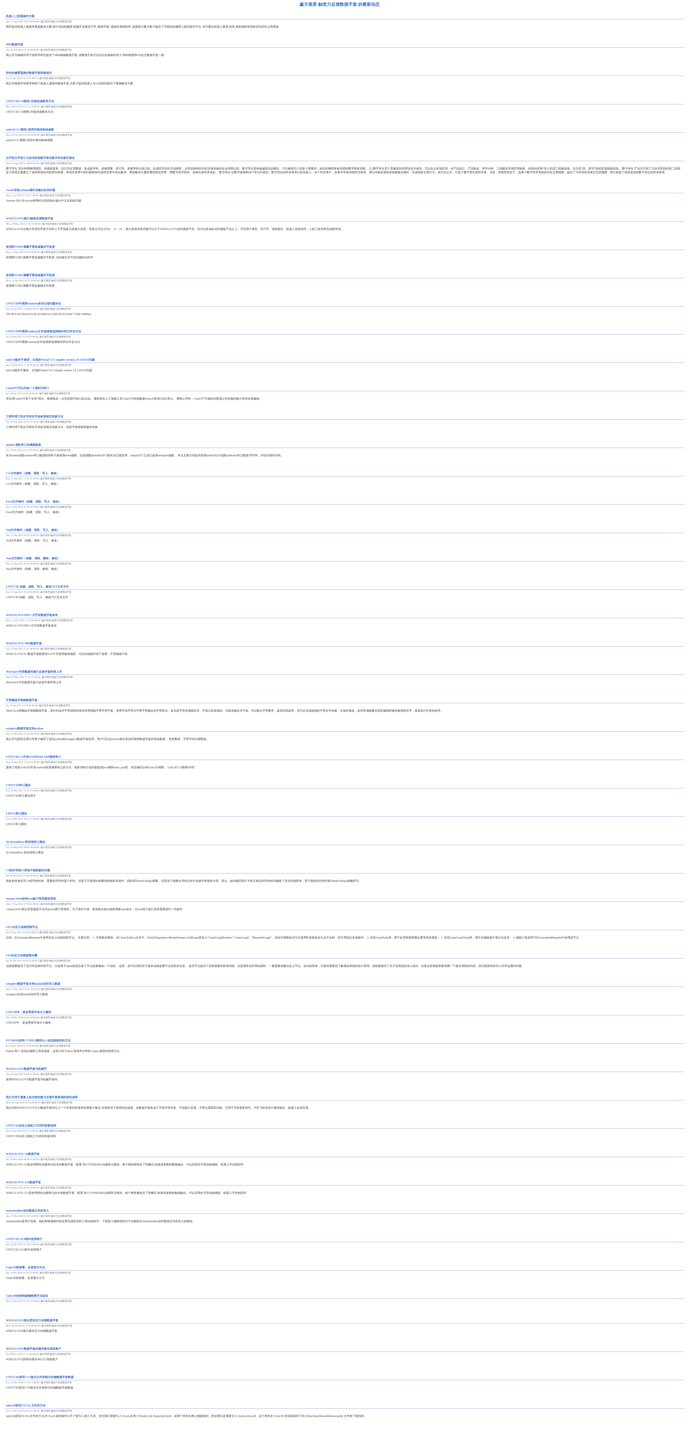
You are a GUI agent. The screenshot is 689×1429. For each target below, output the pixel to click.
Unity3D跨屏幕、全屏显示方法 (25, 1267)
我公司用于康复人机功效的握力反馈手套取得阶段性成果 (42, 1097)
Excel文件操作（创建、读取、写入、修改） (33, 501)
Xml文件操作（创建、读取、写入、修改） (33, 529)
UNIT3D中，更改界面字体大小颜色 (28, 1012)
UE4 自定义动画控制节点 (22, 926)
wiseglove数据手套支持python (24, 728)
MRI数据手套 (14, 44)
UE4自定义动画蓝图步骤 (21, 955)
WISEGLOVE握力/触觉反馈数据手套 (29, 218)
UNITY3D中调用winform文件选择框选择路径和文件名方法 (43, 331)
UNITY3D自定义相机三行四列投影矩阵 (31, 1125)
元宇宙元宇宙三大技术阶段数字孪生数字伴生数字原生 (40, 157)
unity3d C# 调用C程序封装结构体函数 (30, 129)
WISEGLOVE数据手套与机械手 (26, 1068)
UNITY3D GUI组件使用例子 (24, 1239)
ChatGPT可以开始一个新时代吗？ (28, 388)
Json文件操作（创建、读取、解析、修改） (33, 558)
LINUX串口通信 (16, 813)
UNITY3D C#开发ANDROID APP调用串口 (33, 756)
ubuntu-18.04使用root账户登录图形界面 (31, 898)
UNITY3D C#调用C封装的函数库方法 (30, 101)
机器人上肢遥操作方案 (20, 16)
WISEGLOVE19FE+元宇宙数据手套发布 (32, 614)
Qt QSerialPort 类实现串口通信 (25, 841)
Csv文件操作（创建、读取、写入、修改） (32, 473)
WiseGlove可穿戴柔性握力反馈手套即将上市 (34, 671)
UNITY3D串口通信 (18, 785)
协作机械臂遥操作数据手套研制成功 (29, 72)
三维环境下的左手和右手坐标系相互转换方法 (34, 416)
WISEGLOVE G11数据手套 (23, 1182)
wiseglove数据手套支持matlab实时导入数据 (33, 983)
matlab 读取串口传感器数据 (23, 444)
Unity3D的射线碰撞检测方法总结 (27, 1295)
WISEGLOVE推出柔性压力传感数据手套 (32, 1320)
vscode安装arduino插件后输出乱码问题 (30, 190)
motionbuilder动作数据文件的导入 (27, 1210)
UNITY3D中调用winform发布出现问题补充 (33, 303)
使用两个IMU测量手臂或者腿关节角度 (30, 246)
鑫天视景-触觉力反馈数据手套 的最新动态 (340, 4)
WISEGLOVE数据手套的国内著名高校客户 (33, 1348)
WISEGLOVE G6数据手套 (23, 1153)
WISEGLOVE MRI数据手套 (24, 643)
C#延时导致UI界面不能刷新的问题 (28, 870)
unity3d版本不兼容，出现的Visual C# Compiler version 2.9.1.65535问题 (50, 359)
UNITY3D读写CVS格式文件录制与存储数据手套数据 (40, 1377)
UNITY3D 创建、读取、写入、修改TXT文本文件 (37, 586)
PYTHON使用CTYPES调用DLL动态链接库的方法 (38, 1040)
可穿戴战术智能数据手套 (22, 700)
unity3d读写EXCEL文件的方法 (26, 1405)
